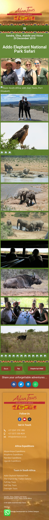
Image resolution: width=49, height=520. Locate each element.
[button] (24, 28)
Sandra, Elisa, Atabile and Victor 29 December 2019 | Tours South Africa (18, 497)
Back (6, 368)
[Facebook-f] (19, 419)
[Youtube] (24, 419)
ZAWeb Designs (33, 511)
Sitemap (7, 507)
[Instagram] (29, 419)
